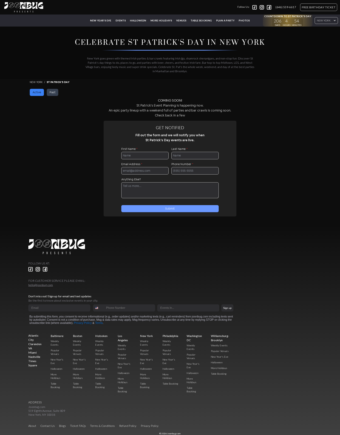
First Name (129, 149)
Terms (99, 322)
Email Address (131, 164)
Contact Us (47, 425)
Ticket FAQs (78, 425)
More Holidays (219, 368)
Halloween (138, 20)
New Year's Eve (100, 20)
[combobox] (98, 308)
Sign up (227, 308)
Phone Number (182, 164)
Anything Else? (131, 179)
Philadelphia (170, 335)
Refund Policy (128, 425)
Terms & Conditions (102, 425)
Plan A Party (225, 20)
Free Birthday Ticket (319, 7)
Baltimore (57, 335)
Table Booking (201, 20)
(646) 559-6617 (286, 7)
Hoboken (101, 335)
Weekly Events (219, 345)
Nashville (34, 356)
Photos (244, 20)
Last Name (179, 149)
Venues (181, 20)
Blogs (62, 425)
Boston (77, 335)
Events (121, 20)
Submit (170, 208)
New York (324, 20)
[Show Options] (216, 308)
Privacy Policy (83, 322)
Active (37, 92)
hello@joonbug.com (40, 285)
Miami (32, 352)
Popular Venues (220, 351)
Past (52, 92)
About (32, 425)
